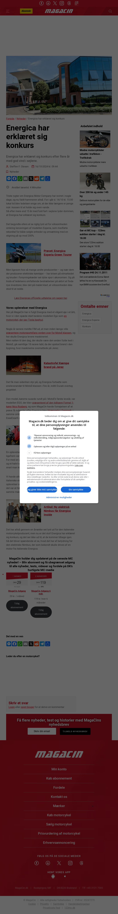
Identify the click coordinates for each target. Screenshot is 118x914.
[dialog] (59, 457)
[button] (59, 453)
